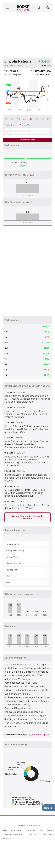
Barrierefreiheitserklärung (12, 830)
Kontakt (33, 834)
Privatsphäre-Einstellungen (12, 834)
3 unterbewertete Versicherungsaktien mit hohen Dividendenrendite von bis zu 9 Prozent (27, 477)
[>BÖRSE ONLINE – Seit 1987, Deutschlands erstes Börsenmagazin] (23, 7)
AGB (41, 830)
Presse (49, 830)
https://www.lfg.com (39, 734)
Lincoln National (20, 162)
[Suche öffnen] (47, 7)
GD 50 (10, 124)
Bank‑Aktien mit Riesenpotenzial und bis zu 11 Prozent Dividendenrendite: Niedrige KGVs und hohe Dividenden (27, 398)
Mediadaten (7, 838)
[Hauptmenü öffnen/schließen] (7, 7)
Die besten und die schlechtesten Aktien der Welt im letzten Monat (26, 506)
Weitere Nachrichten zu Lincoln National (27, 517)
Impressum (48, 834)
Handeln (48, 808)
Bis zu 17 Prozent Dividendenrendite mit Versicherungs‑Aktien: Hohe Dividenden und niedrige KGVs (26, 429)
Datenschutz (30, 830)
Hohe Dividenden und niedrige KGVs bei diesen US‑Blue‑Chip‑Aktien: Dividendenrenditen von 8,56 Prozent (26, 444)
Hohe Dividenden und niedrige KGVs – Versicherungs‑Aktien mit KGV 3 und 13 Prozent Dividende (26, 414)
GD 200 (26, 124)
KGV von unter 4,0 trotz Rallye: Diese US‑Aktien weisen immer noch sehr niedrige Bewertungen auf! (24, 492)
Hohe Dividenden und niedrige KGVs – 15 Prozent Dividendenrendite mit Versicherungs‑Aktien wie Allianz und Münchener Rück (26, 461)
